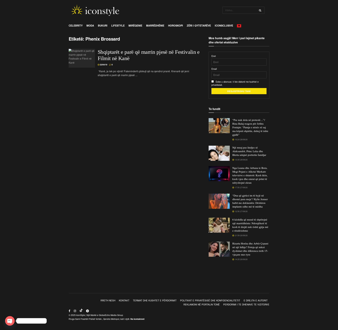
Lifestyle (118, 25)
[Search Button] (260, 10)
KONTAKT (124, 300)
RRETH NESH (108, 300)
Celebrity (76, 25)
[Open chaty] (10, 321)
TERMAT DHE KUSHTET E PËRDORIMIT (155, 300)
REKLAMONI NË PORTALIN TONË (201, 304)
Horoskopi (175, 25)
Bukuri (102, 25)
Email (214, 68)
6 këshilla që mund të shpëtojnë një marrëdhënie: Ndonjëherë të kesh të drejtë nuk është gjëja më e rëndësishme (250, 225)
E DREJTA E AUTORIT (256, 300)
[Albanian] (240, 25)
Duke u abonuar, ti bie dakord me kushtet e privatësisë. (235, 83)
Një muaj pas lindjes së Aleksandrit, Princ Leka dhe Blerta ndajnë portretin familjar (249, 151)
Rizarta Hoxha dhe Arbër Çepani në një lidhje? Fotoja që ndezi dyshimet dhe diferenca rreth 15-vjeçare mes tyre (250, 249)
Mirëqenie (135, 25)
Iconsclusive (224, 25)
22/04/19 (103, 64)
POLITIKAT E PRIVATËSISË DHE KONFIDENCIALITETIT (210, 300)
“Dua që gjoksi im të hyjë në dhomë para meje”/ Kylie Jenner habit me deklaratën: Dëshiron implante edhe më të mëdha (250, 201)
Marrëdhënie (155, 25)
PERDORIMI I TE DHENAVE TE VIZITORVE (246, 304)
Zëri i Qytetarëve (199, 25)
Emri (213, 56)
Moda (90, 25)
